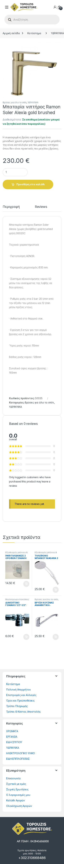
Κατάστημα (34, 33)
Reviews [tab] (41, 207)
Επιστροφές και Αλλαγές (21, 695)
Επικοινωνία (13, 778)
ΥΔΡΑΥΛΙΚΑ (33, 102)
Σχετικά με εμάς (16, 783)
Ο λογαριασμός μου (18, 794)
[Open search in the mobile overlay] (32, 19)
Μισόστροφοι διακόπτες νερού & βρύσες (17, 600)
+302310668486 (32, 858)
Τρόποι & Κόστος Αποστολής (23, 711)
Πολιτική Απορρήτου (18, 689)
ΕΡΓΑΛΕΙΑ (11, 736)
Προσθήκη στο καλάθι (30, 184)
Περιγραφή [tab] (11, 207)
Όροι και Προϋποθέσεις (20, 700)
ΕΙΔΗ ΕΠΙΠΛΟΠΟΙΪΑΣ (18, 758)
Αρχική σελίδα (11, 33)
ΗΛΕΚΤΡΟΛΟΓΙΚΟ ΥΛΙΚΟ (20, 753)
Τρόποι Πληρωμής (17, 706)
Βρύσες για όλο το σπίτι (14, 102)
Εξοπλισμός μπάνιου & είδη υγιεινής (16, 553)
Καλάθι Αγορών (15, 800)
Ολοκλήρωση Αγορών (19, 805)
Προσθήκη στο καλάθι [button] (23, 584)
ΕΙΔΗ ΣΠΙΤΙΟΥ (14, 742)
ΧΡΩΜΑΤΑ (12, 731)
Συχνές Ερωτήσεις (17, 789)
